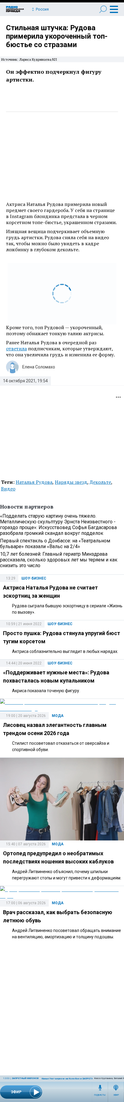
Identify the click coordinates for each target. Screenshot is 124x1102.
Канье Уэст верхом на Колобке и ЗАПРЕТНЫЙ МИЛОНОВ (75, 1078)
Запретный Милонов (25, 1078)
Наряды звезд (71, 482)
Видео (8, 488)
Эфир (116, 1095)
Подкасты (100, 1095)
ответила (16, 348)
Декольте (100, 482)
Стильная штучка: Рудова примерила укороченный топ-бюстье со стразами (56, 36)
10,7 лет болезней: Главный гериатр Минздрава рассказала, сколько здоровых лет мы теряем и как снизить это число (58, 559)
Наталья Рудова (34, 482)
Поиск (103, 9)
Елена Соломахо (38, 367)
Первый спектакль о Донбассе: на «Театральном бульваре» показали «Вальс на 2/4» (55, 543)
